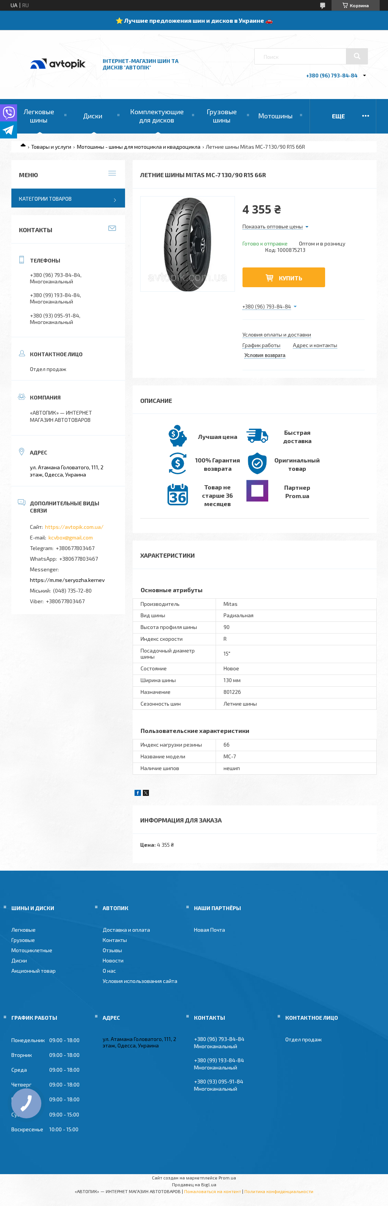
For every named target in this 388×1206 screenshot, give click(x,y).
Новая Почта (209, 929)
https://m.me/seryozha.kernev (67, 580)
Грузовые (23, 940)
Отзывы (112, 950)
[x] (146, 794)
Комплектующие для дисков (157, 115)
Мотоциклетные (31, 950)
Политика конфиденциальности (278, 1191)
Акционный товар (33, 970)
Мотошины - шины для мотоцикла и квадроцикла (138, 146)
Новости (113, 960)
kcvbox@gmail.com (70, 537)
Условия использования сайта (140, 981)
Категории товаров (45, 198)
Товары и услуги (51, 146)
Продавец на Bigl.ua (194, 1184)
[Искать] (357, 56)
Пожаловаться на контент (212, 1191)
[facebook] (138, 794)
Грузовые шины (222, 115)
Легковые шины (38, 115)
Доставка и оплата (126, 929)
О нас (109, 970)
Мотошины (275, 116)
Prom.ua (227, 1177)
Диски (92, 116)
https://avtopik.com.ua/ (74, 527)
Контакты (115, 940)
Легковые (23, 929)
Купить (290, 277)
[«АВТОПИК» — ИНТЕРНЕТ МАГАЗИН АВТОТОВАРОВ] (58, 77)
